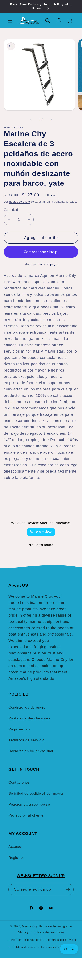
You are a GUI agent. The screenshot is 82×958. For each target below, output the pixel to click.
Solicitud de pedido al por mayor (36, 793)
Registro (15, 858)
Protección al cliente (26, 815)
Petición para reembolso (29, 804)
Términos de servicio (26, 740)
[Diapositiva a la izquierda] (31, 119)
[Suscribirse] (67, 889)
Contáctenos (19, 783)
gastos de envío (19, 201)
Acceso (14, 847)
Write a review (41, 532)
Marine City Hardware (37, 926)
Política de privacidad (26, 939)
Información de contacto (58, 947)
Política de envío (24, 947)
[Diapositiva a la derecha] (51, 119)
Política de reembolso (49, 932)
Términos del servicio (61, 939)
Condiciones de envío (26, 707)
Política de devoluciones (29, 718)
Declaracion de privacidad (30, 751)
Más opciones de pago (41, 264)
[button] (10, 20)
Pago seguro (19, 729)
